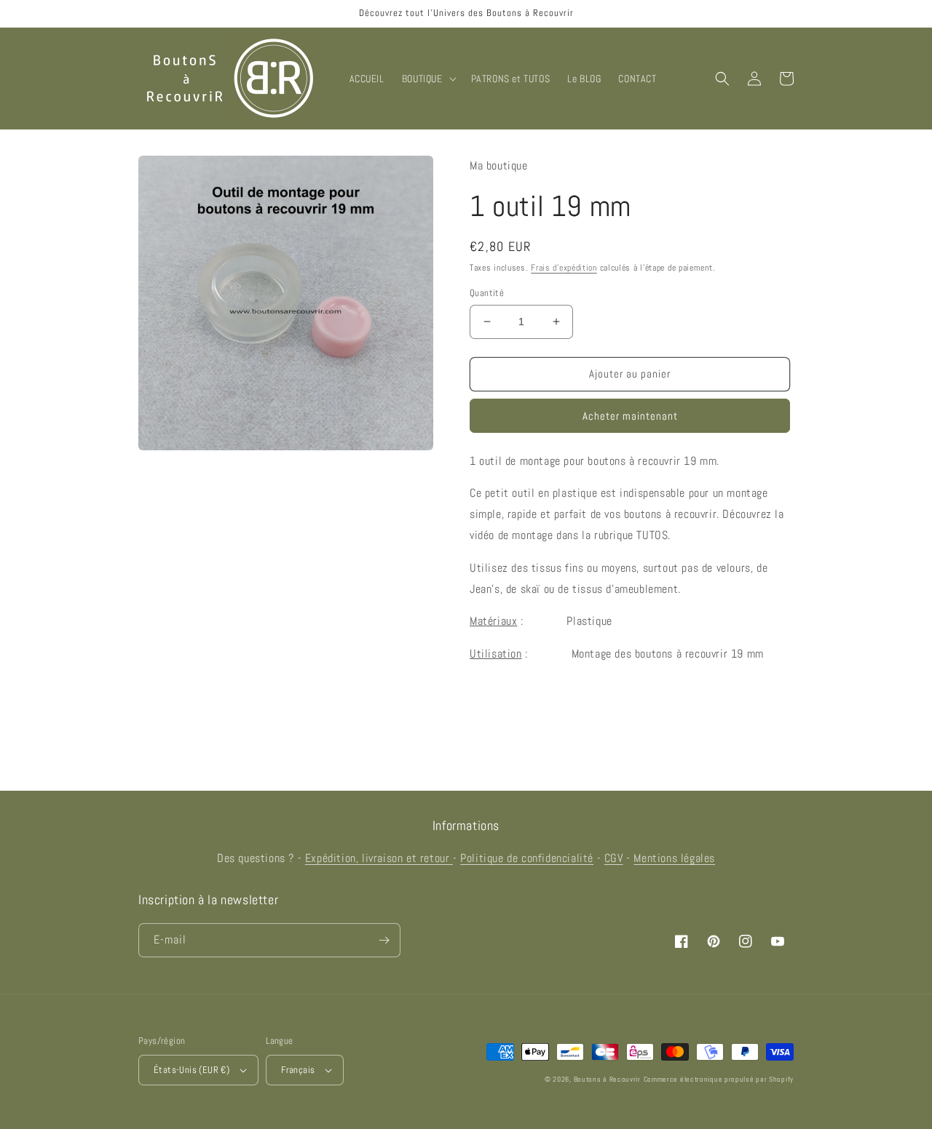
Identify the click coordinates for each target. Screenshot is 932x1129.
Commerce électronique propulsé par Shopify (719, 1079)
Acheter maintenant (630, 416)
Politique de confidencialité (526, 858)
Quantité (487, 293)
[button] (427, 78)
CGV (613, 858)
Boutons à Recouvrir (607, 1079)
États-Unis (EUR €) (191, 1070)
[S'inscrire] (384, 940)
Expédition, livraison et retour (379, 858)
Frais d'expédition (564, 268)
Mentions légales (674, 858)
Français (298, 1070)
